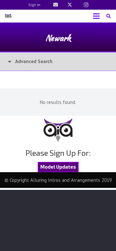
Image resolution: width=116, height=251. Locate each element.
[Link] (55, 5)
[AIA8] (8, 16)
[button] (108, 16)
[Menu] (96, 16)
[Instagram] (86, 5)
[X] (69, 5)
